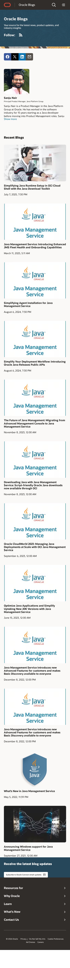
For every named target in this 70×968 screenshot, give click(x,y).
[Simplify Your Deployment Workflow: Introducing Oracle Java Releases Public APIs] (35, 339)
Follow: (9, 35)
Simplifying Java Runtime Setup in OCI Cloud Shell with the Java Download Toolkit (32, 187)
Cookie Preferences (55, 939)
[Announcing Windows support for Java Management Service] (35, 824)
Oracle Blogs (27, 5)
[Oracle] (7, 5)
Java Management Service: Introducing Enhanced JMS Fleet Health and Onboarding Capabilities (35, 246)
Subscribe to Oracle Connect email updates (23, 874)
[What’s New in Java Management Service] (35, 768)
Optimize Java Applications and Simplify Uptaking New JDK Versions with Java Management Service (29, 608)
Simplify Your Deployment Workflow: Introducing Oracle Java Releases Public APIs (35, 363)
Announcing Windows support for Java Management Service (28, 848)
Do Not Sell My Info (37, 939)
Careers (40, 942)
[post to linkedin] (22, 56)
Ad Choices (30, 942)
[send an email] (29, 56)
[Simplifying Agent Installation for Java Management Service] (35, 280)
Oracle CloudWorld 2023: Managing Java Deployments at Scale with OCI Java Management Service (35, 547)
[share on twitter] (15, 56)
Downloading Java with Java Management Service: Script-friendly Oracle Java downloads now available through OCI (33, 485)
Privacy (24, 939)
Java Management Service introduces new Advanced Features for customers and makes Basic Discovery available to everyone (32, 670)
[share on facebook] (7, 56)
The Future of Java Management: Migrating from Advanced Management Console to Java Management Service (34, 423)
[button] (54, 5)
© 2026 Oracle (12, 939)
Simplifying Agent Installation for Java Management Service (28, 304)
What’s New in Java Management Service (29, 791)
